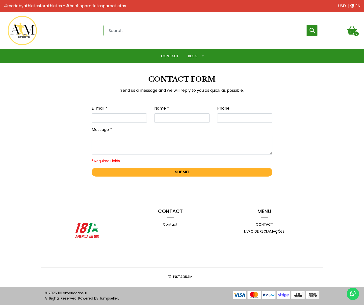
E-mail (99, 108)
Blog (193, 56)
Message (102, 129)
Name (161, 108)
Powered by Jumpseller (98, 298)
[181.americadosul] (22, 30)
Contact (170, 56)
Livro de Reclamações (264, 231)
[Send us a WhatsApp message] (353, 294)
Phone (223, 108)
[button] (342, 6)
